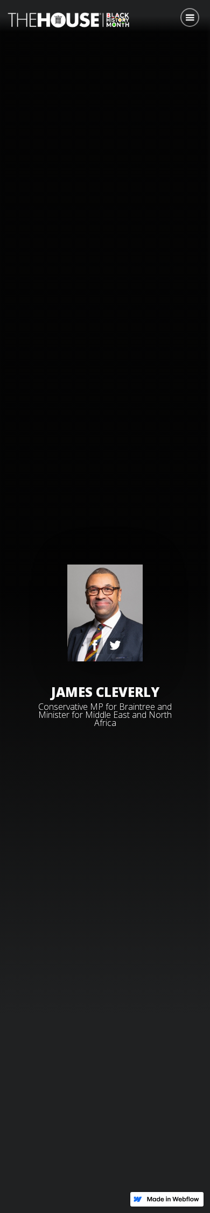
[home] (65, 19)
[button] (189, 17)
